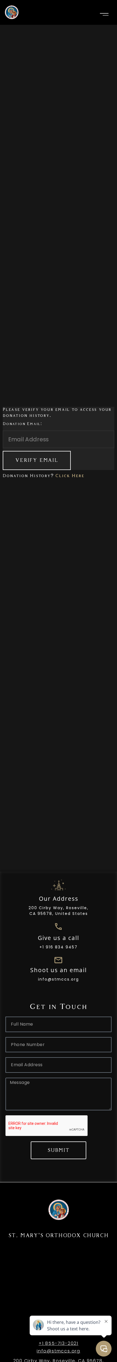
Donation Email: (22, 423)
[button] (104, 14)
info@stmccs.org (58, 979)
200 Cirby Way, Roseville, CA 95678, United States (58, 910)
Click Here (70, 476)
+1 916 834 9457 (58, 947)
